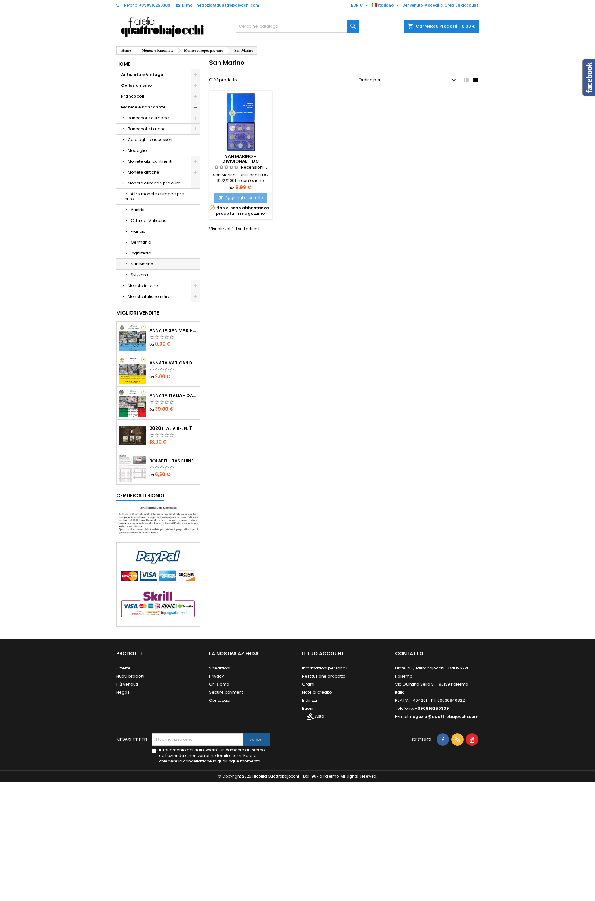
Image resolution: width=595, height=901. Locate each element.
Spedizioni (219, 668)
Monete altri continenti (150, 161)
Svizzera (139, 275)
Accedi (432, 5)
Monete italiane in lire (149, 296)
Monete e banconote (143, 107)
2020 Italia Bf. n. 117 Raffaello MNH (173, 428)
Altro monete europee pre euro (154, 196)
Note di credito (317, 692)
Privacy (216, 676)
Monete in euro (143, 286)
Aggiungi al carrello (240, 197)
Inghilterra (141, 253)
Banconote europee (148, 118)
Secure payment (226, 692)
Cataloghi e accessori (150, 140)
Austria (138, 210)
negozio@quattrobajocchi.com (227, 5)
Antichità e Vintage (142, 74)
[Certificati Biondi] (158, 520)
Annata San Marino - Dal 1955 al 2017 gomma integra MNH (173, 330)
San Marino (142, 264)
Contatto (409, 653)
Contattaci (219, 700)
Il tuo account (323, 653)
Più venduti (127, 684)
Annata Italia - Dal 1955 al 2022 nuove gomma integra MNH (173, 395)
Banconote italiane (147, 129)
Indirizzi (309, 700)
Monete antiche (143, 172)
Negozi (123, 692)
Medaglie (137, 150)
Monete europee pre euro (154, 183)
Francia (138, 231)
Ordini (308, 684)
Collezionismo (136, 85)
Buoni (307, 708)
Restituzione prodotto (324, 676)
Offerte (123, 668)
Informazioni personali (324, 668)
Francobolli (133, 96)
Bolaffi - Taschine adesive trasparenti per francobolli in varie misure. (173, 460)
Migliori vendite (137, 312)
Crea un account (461, 5)
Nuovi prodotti (130, 676)
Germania (141, 242)
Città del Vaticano (149, 220)
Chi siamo (219, 684)
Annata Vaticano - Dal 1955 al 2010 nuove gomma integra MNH (173, 362)
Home (123, 64)
